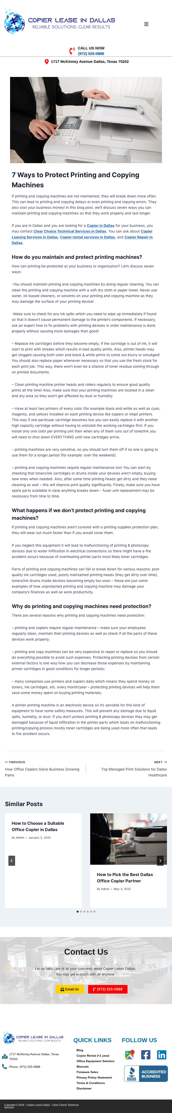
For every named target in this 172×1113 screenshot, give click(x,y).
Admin (20, 837)
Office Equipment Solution (96, 1061)
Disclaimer (84, 1088)
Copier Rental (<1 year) (93, 1055)
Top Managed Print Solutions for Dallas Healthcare (134, 768)
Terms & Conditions (91, 1083)
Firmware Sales (87, 1072)
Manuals (83, 1066)
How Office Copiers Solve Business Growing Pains (42, 768)
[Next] (160, 861)
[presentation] (128, 839)
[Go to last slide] (11, 861)
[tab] (78, 912)
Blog (80, 1050)
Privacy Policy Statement (94, 1077)
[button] (146, 24)
